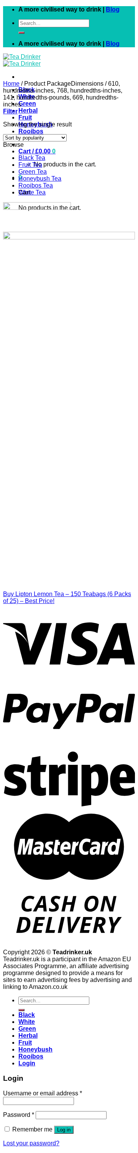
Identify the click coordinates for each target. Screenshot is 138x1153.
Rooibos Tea (35, 185)
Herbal (28, 110)
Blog (113, 9)
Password (18, 1114)
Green (27, 103)
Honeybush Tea (39, 178)
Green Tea (32, 171)
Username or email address (42, 1093)
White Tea (32, 192)
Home (11, 83)
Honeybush (35, 1049)
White (26, 1021)
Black (26, 1015)
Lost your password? (31, 1143)
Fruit (25, 117)
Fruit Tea (30, 164)
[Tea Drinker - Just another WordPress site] (22, 60)
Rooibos (30, 131)
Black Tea (31, 158)
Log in (64, 1130)
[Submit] (21, 33)
